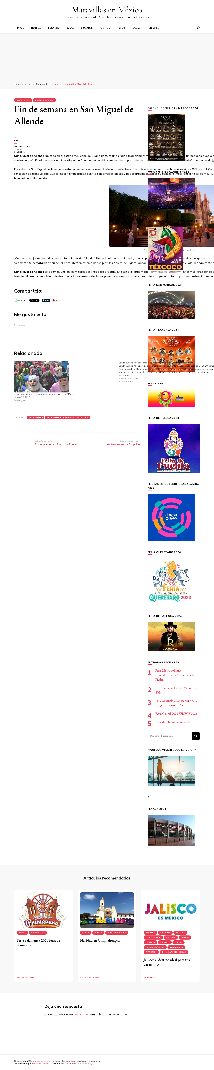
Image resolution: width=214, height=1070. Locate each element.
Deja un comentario (24, 151)
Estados (180, 933)
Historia (170, 937)
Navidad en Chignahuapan (100, 940)
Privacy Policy (85, 1063)
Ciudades (87, 27)
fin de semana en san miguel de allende (67, 417)
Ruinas (121, 27)
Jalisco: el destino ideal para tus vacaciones (167, 962)
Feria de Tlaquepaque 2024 (172, 722)
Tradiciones (176, 947)
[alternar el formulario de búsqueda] (198, 27)
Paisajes (164, 942)
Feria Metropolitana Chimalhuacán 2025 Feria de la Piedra (175, 675)
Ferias (22, 933)
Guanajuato (23, 100)
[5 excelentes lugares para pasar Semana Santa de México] (64, 376)
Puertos (104, 27)
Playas (70, 27)
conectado (81, 1014)
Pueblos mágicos (44, 100)
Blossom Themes (41, 1063)
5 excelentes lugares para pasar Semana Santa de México (44, 394)
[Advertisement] (107, 57)
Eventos (150, 933)
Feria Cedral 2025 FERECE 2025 (176, 714)
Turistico (153, 27)
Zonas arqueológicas (174, 952)
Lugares (53, 27)
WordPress (70, 1063)
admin (17, 140)
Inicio (20, 27)
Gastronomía (153, 937)
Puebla (98, 933)
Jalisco (185, 937)
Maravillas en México (107, 10)
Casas (136, 27)
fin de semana (35, 417)
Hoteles (36, 27)
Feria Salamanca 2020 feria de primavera (38, 942)
